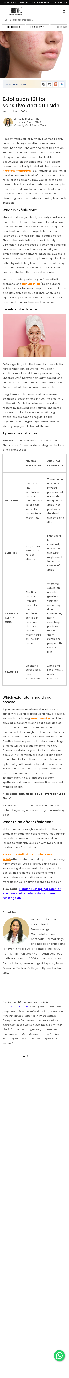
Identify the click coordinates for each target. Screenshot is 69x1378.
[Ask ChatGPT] (43, 84)
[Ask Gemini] (61, 84)
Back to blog (37, 1056)
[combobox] (38, 20)
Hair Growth (37, 27)
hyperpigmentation (17, 171)
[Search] (5, 20)
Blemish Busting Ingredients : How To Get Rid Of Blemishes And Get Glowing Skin (32, 893)
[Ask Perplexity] (49, 84)
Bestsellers (13, 27)
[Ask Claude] (55, 84)
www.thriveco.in (17, 1006)
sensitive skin (40, 718)
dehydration (31, 284)
